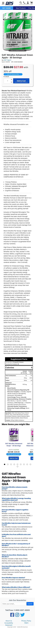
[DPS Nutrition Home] (9, 3)
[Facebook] (12, 616)
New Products (21, 8)
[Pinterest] (17, 616)
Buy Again (7, 8)
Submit (30, 604)
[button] (3, 3)
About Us (9, 621)
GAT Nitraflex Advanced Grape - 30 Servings (14, 445)
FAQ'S (26, 623)
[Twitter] (22, 616)
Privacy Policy (26, 621)
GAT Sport (7, 60)
